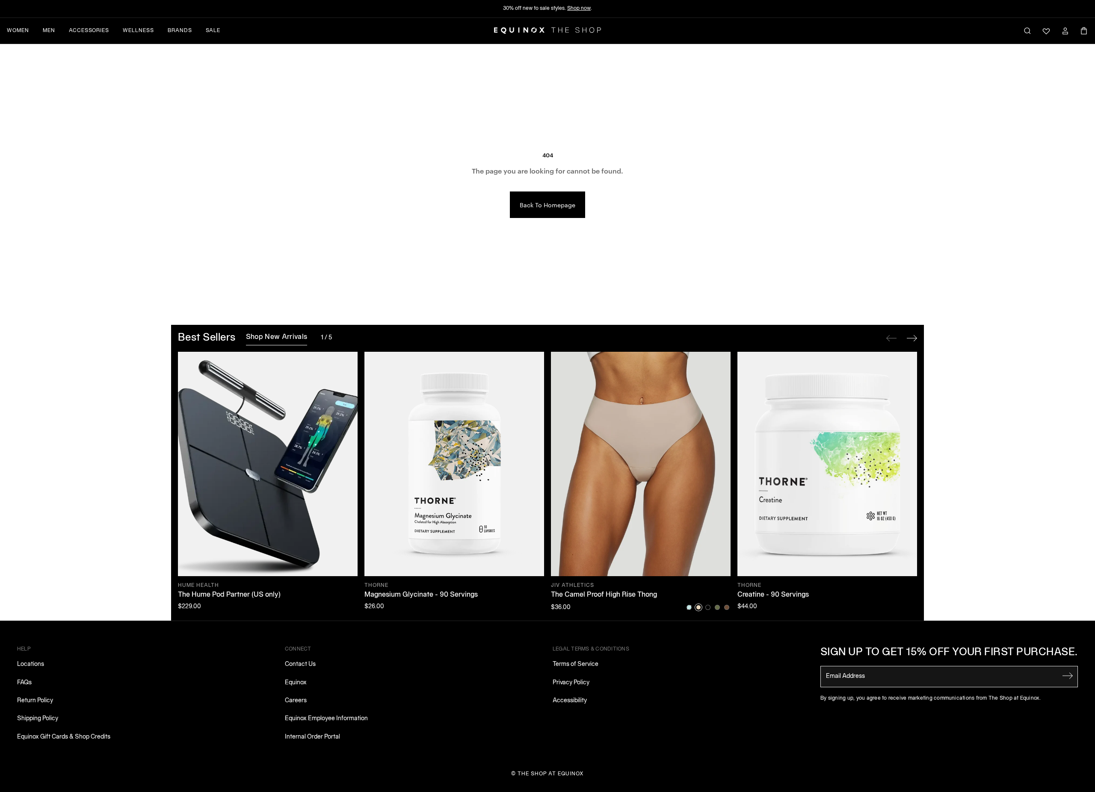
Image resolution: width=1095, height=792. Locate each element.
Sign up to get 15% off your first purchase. (949, 652)
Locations (30, 664)
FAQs (24, 683)
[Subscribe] (1067, 675)
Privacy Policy (571, 683)
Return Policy (35, 701)
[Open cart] (1084, 30)
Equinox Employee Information (326, 718)
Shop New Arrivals (276, 337)
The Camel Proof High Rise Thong (604, 595)
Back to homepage (547, 204)
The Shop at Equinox (551, 773)
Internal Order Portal (312, 737)
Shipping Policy (37, 718)
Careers (296, 701)
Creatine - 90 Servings (773, 595)
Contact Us (300, 664)
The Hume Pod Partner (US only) (229, 595)
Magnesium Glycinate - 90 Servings (421, 595)
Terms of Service (575, 664)
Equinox (296, 683)
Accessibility (570, 701)
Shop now (579, 8)
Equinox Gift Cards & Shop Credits (63, 737)
